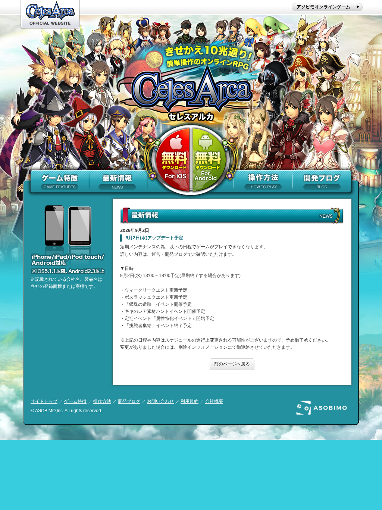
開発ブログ (129, 401)
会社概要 (214, 401)
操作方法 (102, 401)
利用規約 (189, 401)
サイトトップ (44, 401)
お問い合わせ (160, 401)
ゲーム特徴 (75, 401)
